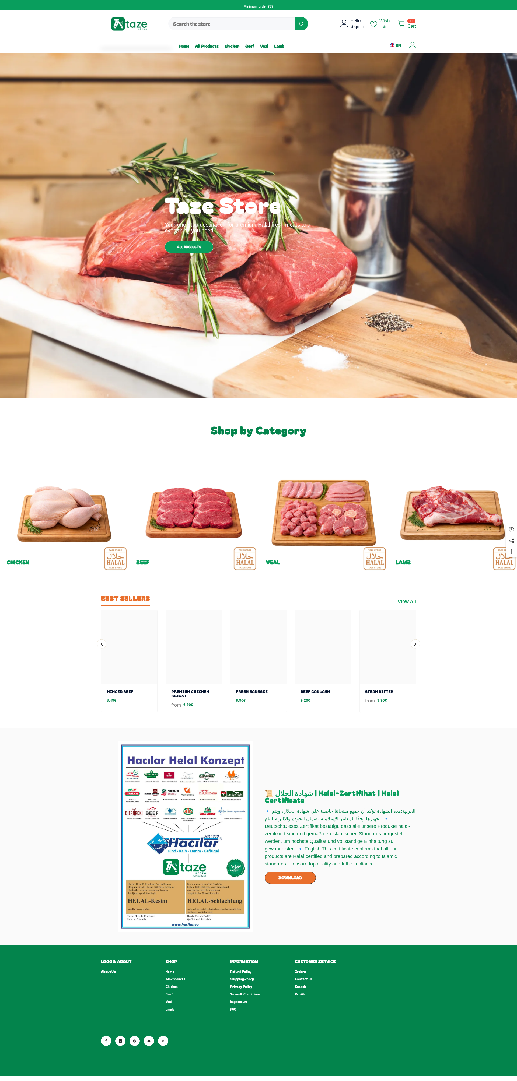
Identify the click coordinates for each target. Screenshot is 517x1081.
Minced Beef (120, 692)
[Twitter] (163, 1041)
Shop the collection (23, 568)
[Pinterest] (135, 1041)
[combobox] (231, 23)
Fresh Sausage (252, 692)
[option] (129, 662)
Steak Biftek (379, 692)
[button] (101, 644)
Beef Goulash (315, 692)
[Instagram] (120, 1041)
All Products (189, 247)
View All (407, 601)
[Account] (412, 45)
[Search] (238, 23)
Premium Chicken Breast (190, 694)
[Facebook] (106, 1041)
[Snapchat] (149, 1041)
